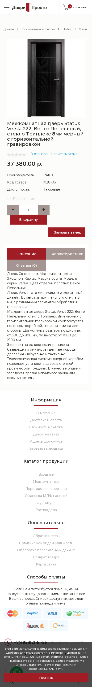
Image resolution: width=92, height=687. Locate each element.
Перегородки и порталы (46, 489)
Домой (9, 29)
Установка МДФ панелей (46, 496)
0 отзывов (39, 154)
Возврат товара (46, 557)
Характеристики (68, 254)
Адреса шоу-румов (46, 441)
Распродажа (46, 510)
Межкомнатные (46, 481)
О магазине (46, 413)
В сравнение (24, 199)
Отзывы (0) (26, 265)
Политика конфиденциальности (46, 543)
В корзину (28, 219)
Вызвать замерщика (46, 448)
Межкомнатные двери (38, 29)
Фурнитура (46, 503)
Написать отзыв (64, 154)
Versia (83, 29)
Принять (46, 677)
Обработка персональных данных (46, 550)
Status (67, 29)
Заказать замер (67, 232)
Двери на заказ (46, 434)
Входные (46, 474)
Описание (27, 254)
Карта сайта (46, 564)
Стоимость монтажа (46, 427)
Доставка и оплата (46, 420)
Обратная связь (46, 536)
